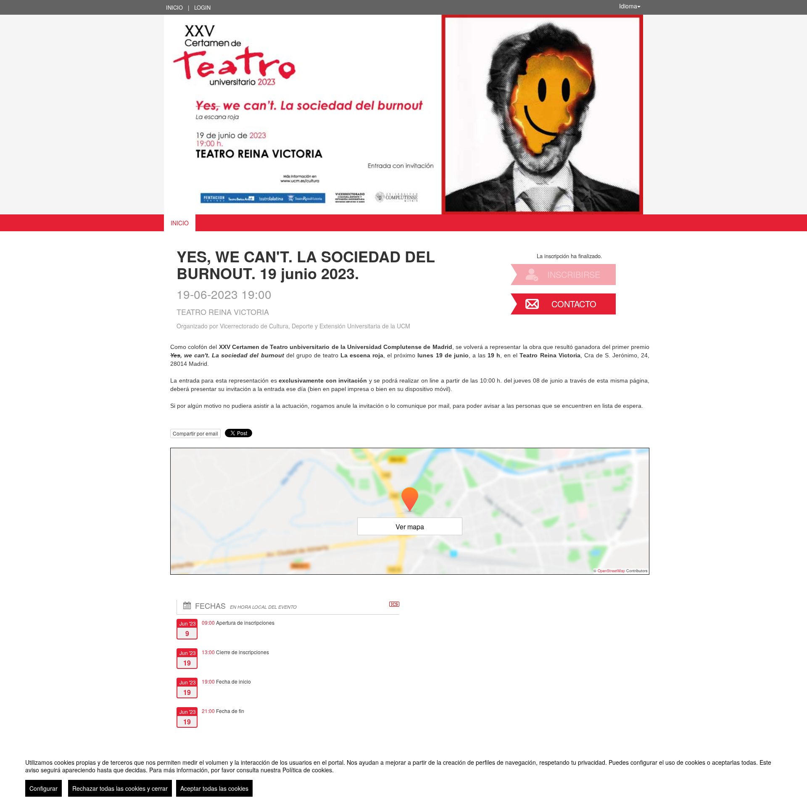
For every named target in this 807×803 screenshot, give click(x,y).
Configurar (43, 788)
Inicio (174, 7)
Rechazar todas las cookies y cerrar (120, 788)
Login (202, 7)
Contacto (573, 304)
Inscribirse (573, 274)
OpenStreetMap (611, 570)
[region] (403, 774)
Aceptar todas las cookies (214, 788)
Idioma (628, 6)
